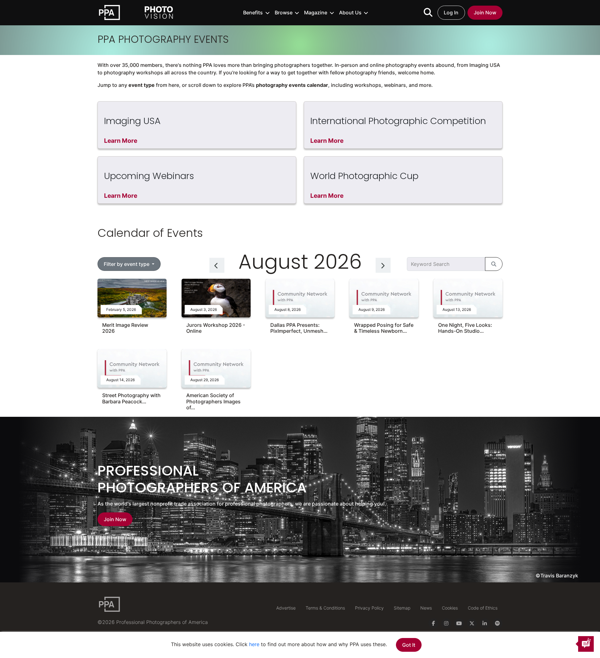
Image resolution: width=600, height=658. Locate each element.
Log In (451, 12)
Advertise (286, 608)
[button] (256, 12)
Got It (408, 645)
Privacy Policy (369, 608)
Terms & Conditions (325, 608)
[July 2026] (216, 265)
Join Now (485, 12)
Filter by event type (127, 264)
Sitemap (402, 608)
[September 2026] (383, 265)
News (426, 608)
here (254, 644)
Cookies (450, 608)
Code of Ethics (483, 608)
